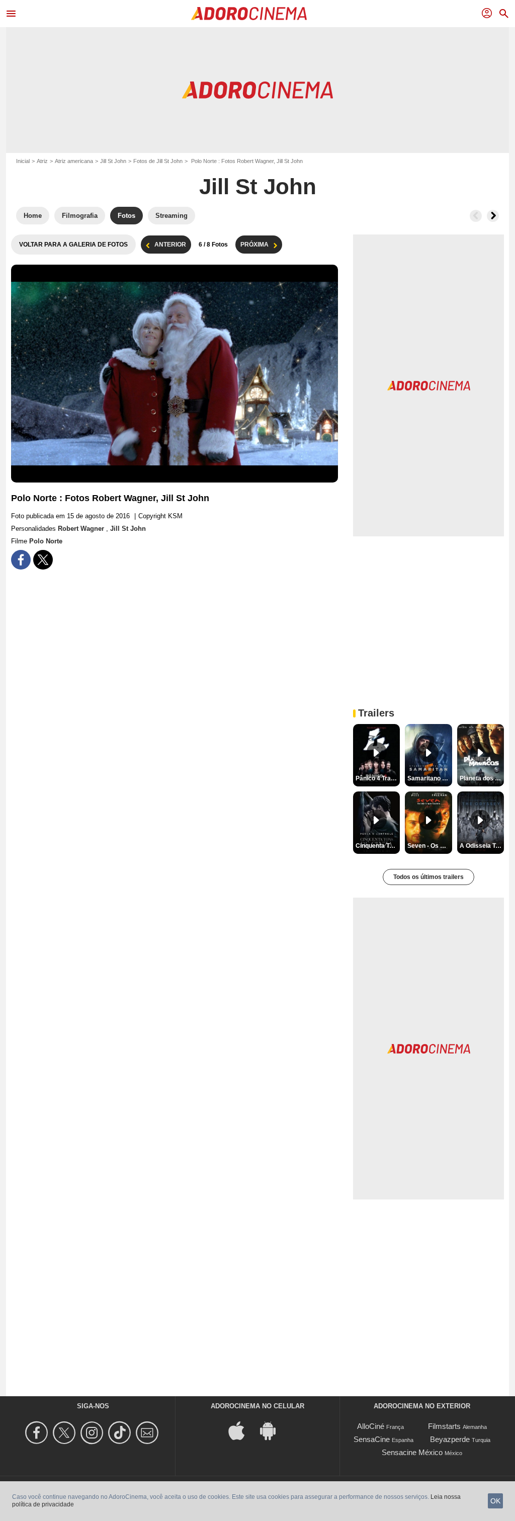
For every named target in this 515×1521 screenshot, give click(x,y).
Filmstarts (444, 1426)
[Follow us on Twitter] (65, 1432)
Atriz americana (74, 161)
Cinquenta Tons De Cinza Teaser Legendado (378, 845)
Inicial (23, 161)
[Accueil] (249, 13)
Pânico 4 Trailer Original (378, 778)
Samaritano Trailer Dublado (429, 778)
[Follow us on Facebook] (38, 1432)
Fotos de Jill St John (158, 161)
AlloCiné (370, 1426)
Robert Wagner (82, 528)
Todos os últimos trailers (428, 876)
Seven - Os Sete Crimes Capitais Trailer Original (429, 845)
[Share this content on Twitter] (43, 560)
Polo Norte (45, 541)
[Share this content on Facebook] (21, 560)
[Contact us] (148, 1432)
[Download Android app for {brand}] (273, 1430)
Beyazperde (450, 1439)
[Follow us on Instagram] (93, 1432)
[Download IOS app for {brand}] (241, 1430)
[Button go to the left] (476, 216)
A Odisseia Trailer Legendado (482, 845)
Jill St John (113, 161)
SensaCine (372, 1439)
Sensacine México (412, 1452)
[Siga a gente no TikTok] (121, 1432)
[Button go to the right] (493, 216)
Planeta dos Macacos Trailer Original (482, 778)
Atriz (42, 161)
